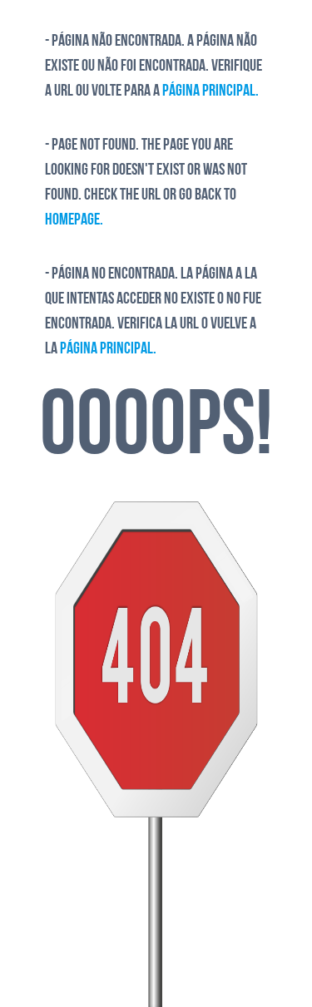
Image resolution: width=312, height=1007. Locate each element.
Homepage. (74, 220)
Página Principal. (210, 91)
